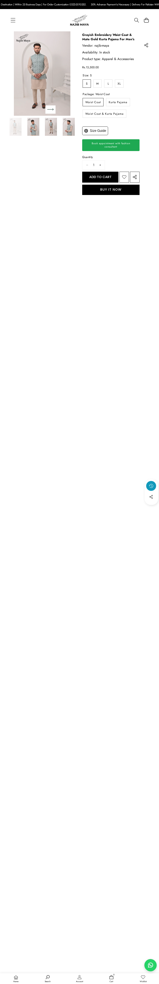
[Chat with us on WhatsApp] (150, 965)
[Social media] (151, 497)
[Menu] (13, 20)
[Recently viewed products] (151, 486)
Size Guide (98, 130)
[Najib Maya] (79, 20)
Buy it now (111, 189)
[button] (146, 20)
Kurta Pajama (118, 102)
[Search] (136, 20)
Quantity (87, 157)
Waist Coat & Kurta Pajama (104, 114)
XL (119, 84)
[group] (15, 127)
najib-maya (101, 45)
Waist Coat (93, 102)
